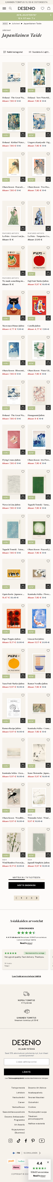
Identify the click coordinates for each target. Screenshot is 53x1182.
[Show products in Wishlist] (42, 8)
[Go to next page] (36, 898)
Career (21, 1102)
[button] (39, 1169)
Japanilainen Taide (32, 23)
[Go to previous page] (16, 898)
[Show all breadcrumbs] (5, 23)
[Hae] (10, 8)
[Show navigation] (4, 8)
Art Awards (19, 1125)
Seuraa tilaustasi (36, 1097)
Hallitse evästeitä (36, 1123)
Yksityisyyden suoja (37, 1112)
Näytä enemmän (26, 885)
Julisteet (16, 23)
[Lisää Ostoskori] (22, 89)
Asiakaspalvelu (35, 1092)
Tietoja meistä (18, 1088)
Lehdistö (21, 1092)
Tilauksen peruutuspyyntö (35, 1117)
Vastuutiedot (18, 1097)
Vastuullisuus (18, 1107)
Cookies (32, 1107)
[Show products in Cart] (49, 8)
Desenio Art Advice (37, 1088)
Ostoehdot (33, 1102)
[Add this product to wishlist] (22, 64)
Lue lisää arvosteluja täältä (26, 976)
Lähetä (26, 1072)
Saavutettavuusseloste (14, 1112)
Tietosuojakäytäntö (16, 1078)
